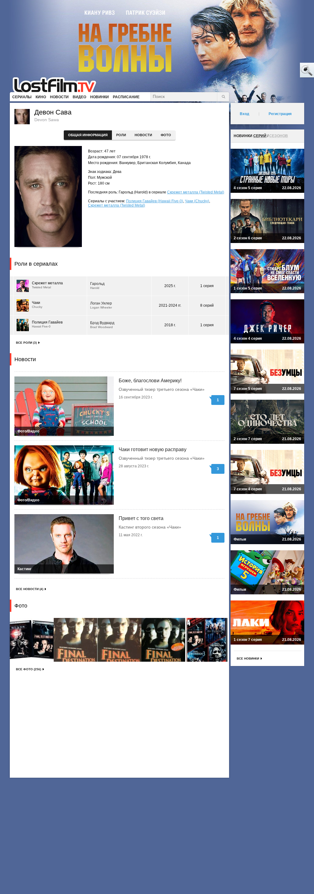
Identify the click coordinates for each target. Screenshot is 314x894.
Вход (244, 114)
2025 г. (170, 286)
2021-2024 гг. (170, 305)
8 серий (207, 305)
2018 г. (170, 325)
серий (259, 136)
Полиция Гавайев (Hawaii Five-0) (154, 201)
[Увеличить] (32, 640)
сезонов (278, 136)
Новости (143, 135)
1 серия (207, 286)
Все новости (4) (29, 589)
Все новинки (248, 658)
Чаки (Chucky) (197, 201)
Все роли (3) (26, 342)
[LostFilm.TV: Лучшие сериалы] (57, 84)
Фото (166, 135)
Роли (121, 135)
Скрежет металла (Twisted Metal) (195, 192)
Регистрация (280, 114)
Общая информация (88, 135)
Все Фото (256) (28, 669)
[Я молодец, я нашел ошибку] (283, 70)
